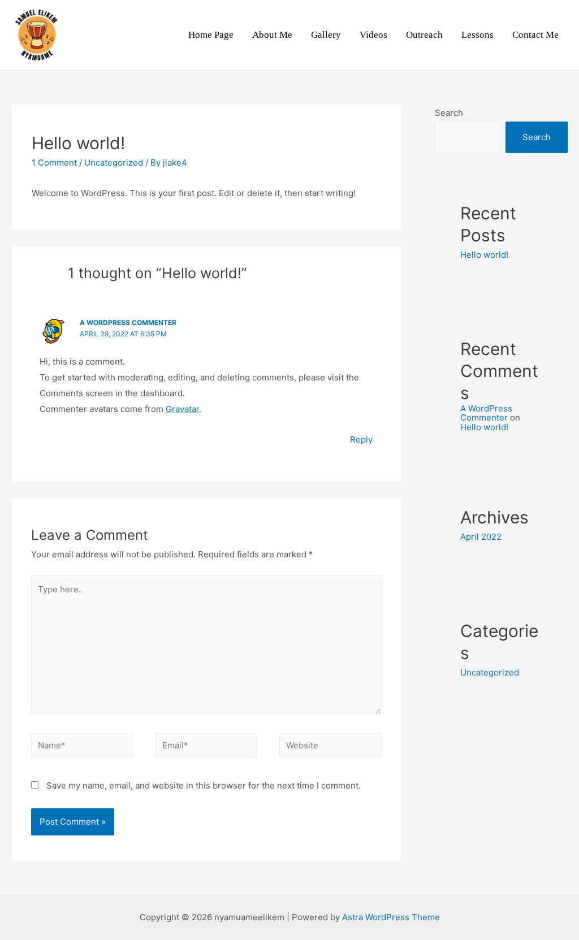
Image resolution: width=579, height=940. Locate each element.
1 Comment (54, 162)
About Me (272, 34)
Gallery (326, 34)
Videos (373, 34)
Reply (361, 439)
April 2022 (481, 536)
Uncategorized (113, 162)
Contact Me (535, 34)
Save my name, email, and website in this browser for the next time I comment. (203, 785)
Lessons (477, 34)
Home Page (211, 34)
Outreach (424, 34)
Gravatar (182, 409)
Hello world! (484, 254)
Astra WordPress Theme (391, 917)
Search (449, 112)
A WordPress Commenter (128, 322)
